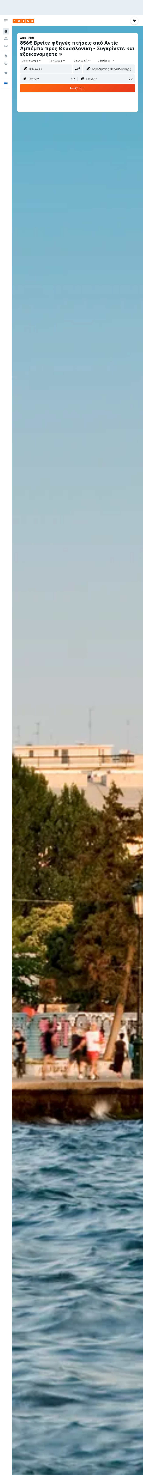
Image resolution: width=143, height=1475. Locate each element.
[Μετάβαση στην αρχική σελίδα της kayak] (23, 21)
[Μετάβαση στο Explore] (5, 55)
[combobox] (82, 60)
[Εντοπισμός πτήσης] (5, 63)
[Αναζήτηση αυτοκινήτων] (5, 45)
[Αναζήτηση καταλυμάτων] (5, 38)
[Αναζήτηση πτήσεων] (5, 31)
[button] (6, 21)
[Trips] (5, 73)
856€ (26, 43)
